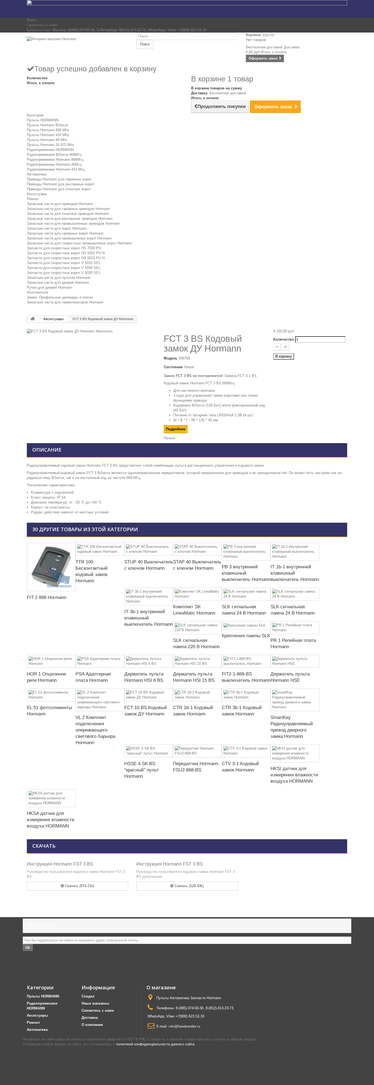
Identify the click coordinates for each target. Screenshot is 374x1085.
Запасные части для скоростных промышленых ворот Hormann (79, 243)
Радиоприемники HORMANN (50, 150)
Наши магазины (95, 1003)
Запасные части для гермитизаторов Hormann (65, 302)
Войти (32, 20)
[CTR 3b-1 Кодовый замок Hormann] (246, 694)
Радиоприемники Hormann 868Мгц (55, 159)
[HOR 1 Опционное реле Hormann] (51, 661)
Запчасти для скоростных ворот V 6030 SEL (63, 273)
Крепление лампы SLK (246, 635)
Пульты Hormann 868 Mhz (48, 130)
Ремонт (33, 199)
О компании (92, 1025)
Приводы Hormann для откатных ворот (59, 189)
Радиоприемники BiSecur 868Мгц (54, 155)
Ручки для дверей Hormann (49, 287)
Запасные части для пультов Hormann (58, 278)
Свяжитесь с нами (42, 25)
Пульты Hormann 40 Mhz (47, 140)
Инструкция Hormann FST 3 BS (60, 864)
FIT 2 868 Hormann (46, 597)
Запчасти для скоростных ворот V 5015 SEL (63, 263)
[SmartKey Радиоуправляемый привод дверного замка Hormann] (295, 699)
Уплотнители (37, 292)
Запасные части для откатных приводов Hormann (68, 214)
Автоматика (36, 174)
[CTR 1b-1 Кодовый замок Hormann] (197, 694)
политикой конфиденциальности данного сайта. (155, 1044)
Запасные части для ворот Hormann (57, 228)
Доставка (90, 1018)
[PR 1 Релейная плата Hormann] (295, 627)
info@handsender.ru (184, 1026)
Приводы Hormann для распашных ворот (60, 184)
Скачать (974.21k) (79, 886)
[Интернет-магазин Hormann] (77, 48)
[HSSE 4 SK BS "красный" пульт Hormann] (148, 751)
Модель (170, 358)
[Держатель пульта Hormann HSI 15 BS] (197, 661)
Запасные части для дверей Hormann (58, 282)
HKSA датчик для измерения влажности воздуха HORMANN (50, 820)
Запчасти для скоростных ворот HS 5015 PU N (66, 253)
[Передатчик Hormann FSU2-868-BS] (197, 751)
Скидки (88, 996)
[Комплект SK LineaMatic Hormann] (197, 594)
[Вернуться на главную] (32, 319)
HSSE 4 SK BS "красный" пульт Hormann (141, 770)
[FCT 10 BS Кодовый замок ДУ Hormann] (148, 694)
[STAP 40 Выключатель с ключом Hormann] (197, 549)
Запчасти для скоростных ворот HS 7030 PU (64, 248)
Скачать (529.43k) (188, 886)
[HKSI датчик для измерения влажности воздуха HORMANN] (295, 753)
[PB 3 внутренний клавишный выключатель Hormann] (246, 552)
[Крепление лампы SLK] (246, 625)
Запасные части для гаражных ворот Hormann (65, 233)
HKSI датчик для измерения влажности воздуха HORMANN (294, 775)
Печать (170, 438)
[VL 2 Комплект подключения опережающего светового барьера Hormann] (100, 699)
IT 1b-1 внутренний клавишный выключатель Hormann (295, 573)
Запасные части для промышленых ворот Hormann (69, 238)
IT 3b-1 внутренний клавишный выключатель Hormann (148, 618)
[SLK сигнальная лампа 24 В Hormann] (246, 594)
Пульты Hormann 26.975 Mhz (50, 145)
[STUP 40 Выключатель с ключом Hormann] (148, 549)
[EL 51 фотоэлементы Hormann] (51, 694)
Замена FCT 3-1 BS (240, 376)
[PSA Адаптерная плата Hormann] (100, 661)
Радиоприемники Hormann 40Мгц (54, 164)
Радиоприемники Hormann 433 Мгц (55, 169)
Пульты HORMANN (42, 120)
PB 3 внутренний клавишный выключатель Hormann (246, 573)
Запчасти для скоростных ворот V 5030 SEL (63, 268)
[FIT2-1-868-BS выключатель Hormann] (246, 661)
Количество (283, 339)
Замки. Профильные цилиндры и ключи (60, 297)
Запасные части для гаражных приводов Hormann (68, 209)
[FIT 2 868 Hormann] (51, 567)
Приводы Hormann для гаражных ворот (59, 179)
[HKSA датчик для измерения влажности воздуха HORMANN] (51, 798)
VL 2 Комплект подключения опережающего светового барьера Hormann (95, 730)
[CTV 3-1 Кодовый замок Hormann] (246, 751)
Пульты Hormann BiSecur (47, 125)
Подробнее (175, 429)
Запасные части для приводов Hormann (60, 204)
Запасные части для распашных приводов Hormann (70, 219)
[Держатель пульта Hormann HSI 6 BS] (148, 661)
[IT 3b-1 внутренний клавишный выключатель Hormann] (148, 596)
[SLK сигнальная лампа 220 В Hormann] (197, 627)
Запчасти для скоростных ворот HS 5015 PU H (66, 258)
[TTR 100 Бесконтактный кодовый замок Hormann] (100, 549)
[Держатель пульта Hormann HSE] (295, 661)
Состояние (173, 367)
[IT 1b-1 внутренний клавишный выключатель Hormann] (295, 552)
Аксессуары (37, 194)
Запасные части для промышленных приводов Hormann (73, 223)
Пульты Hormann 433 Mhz (48, 135)
